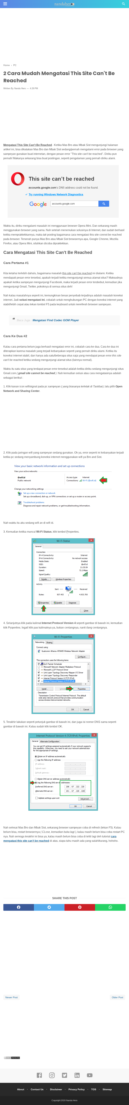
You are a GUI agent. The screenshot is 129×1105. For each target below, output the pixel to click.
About (20, 1089)
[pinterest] (79, 907)
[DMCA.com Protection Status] (11, 1058)
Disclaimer (56, 1089)
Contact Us (37, 1089)
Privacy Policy (77, 1089)
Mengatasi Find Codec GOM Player (56, 320)
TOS (93, 1089)
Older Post (117, 997)
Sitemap (107, 1089)
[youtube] (89, 1077)
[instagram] (52, 1077)
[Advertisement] (64, 35)
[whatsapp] (110, 907)
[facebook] (18, 907)
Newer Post (11, 997)
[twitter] (49, 907)
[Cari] (124, 5)
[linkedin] (77, 1077)
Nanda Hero (71, 1100)
